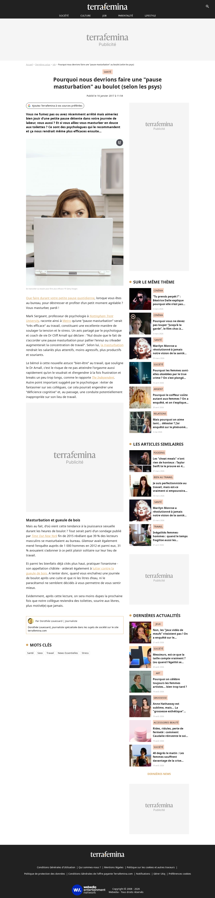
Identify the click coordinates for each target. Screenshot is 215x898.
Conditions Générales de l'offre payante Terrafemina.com (100, 873)
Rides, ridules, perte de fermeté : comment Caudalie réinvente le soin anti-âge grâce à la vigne (170, 734)
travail (50, 653)
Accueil (29, 64)
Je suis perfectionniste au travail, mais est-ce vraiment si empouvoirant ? (170, 488)
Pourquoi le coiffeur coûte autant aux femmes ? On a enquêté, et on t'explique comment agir (170, 400)
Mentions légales (113, 867)
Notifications (143, 873)
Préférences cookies (180, 873)
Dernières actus (42, 64)
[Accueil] (107, 6)
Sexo (40, 653)
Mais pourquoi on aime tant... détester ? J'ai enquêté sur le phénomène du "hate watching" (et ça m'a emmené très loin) (171, 427)
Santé (30, 653)
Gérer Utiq (159, 873)
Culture (85, 15)
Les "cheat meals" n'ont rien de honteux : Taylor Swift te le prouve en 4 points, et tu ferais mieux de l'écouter (170, 466)
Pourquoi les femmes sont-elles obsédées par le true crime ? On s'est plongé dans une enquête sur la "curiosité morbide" (171, 378)
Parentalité (125, 15)
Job (104, 15)
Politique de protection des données (44, 873)
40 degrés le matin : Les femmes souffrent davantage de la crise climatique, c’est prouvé (169, 758)
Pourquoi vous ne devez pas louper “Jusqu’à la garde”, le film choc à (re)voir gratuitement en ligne (169, 328)
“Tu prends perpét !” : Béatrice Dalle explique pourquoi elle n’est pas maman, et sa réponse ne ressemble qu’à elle (170, 304)
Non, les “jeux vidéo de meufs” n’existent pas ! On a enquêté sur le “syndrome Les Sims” (170, 635)
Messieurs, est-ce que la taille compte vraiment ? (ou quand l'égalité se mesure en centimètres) (169, 660)
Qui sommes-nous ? (90, 867)
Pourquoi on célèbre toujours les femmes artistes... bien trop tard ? (170, 683)
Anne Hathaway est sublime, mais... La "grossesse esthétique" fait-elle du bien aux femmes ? (168, 711)
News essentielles (68, 653)
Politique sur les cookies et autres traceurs (151, 867)
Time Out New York (44, 536)
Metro (66, 321)
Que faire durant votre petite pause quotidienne (60, 298)
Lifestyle (150, 15)
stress (85, 653)
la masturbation (112, 345)
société (64, 15)
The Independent (103, 377)
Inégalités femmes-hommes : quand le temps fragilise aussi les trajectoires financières (170, 538)
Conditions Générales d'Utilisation (56, 867)
